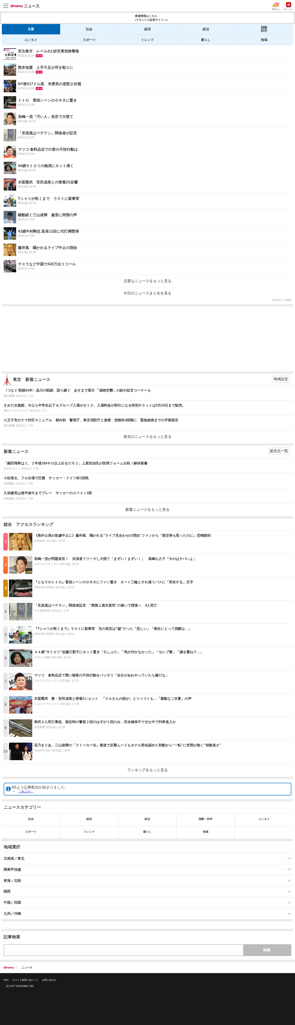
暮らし (206, 40)
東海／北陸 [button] (12, 880)
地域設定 (280, 379)
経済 (147, 29)
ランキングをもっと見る (147, 770)
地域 (264, 40)
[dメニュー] (9, 967)
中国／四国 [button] (12, 902)
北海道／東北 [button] (14, 858)
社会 (89, 29)
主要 (31, 29)
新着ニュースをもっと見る (147, 509)
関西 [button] (7, 891)
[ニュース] (25, 6)
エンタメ (30, 40)
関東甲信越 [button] (12, 869)
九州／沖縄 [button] (12, 913)
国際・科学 (205, 819)
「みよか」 (26, 791)
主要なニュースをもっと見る (147, 281)
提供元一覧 (279, 451)
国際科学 (264, 29)
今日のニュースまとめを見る (147, 293)
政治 (206, 29)
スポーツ (89, 40)
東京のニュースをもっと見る (147, 437)
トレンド (147, 40)
